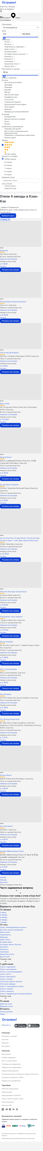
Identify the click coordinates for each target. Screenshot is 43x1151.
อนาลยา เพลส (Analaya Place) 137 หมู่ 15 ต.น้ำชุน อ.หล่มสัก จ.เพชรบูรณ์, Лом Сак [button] (19, 856)
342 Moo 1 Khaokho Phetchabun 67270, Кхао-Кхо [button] (19, 356)
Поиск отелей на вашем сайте (12, 1099)
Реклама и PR (6, 1105)
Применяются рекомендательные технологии (18, 1138)
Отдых (2, 1014)
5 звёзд (3, 912)
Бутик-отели (5, 956)
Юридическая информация (11, 1067)
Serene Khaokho (6, 642)
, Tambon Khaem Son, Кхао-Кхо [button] (12, 620)
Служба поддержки (9, 1057)
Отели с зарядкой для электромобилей (16, 993)
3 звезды (3, 917)
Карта (8, 20)
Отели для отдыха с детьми (11, 981)
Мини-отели (5, 932)
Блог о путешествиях (9, 1061)
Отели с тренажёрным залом (11, 986)
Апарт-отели (5, 939)
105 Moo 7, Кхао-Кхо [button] (8, 830)
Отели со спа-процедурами (11, 972)
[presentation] (21, 27)
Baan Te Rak (4, 403)
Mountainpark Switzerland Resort (13, 301)
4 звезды (3, 915)
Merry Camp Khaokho (8, 669)
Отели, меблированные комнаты (13, 927)
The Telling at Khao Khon (10, 719)
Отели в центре (6, 1011)
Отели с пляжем (6, 989)
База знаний (6, 1054)
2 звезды (3, 920)
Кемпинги (4, 947)
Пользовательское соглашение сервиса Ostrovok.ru (20, 1074)
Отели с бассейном (8, 976)
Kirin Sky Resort (6, 826)
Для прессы (6, 1046)
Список (3, 20)
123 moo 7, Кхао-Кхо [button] (8, 305)
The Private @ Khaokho (9, 352)
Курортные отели (7, 954)
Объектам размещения (10, 1089)
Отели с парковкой (7, 967)
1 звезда (3, 922)
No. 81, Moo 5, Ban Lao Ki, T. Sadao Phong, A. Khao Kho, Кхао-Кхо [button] (19, 646)
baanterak (4, 250)
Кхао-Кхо (3, 882)
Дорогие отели (6, 1004)
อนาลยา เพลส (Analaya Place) (12, 851)
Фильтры (5, 18)
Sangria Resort (6, 457)
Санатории (4, 952)
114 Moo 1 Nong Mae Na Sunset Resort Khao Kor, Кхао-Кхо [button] (19, 489)
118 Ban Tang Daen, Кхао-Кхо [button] (11, 544)
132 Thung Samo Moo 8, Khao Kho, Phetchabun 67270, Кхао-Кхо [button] (18, 408)
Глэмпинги (4, 949)
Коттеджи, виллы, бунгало (10, 944)
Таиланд (3, 880)
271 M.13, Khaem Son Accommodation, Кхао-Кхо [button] (19, 698)
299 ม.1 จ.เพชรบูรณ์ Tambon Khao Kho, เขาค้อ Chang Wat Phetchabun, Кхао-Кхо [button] (18, 462)
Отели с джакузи (7, 991)
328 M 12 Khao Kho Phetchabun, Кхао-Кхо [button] (16, 779)
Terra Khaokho (5, 694)
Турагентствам (7, 1092)
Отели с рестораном (8, 969)
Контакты (5, 1039)
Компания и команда (9, 1036)
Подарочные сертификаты (11, 1081)
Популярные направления (11, 1064)
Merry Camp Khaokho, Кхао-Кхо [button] (12, 673)
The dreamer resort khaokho (11, 617)
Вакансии (5, 1043)
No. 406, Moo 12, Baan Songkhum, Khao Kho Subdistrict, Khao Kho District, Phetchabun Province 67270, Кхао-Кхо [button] (20, 725)
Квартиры (4, 937)
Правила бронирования (10, 1071)
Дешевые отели (6, 1006)
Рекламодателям (8, 1102)
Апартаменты (5, 935)
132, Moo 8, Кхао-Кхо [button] (8, 254)
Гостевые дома (6, 942)
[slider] (4, 38)
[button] (20, 9)
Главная (3, 877)
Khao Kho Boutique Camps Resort (13, 591)
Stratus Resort (6, 775)
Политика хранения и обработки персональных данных (19, 1134)
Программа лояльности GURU (12, 1077)
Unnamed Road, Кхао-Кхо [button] (10, 595)
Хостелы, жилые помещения (11, 930)
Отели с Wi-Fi (5, 974)
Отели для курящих (8, 984)
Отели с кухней (6, 979)
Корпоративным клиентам (11, 1095)
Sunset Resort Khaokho (9, 484)
